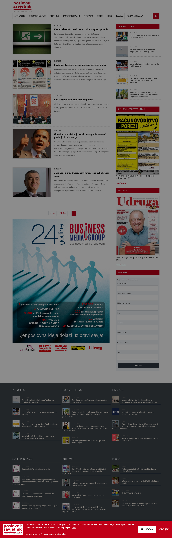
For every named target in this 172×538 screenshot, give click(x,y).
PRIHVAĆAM (147, 529)
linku (74, 527)
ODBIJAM (164, 529)
